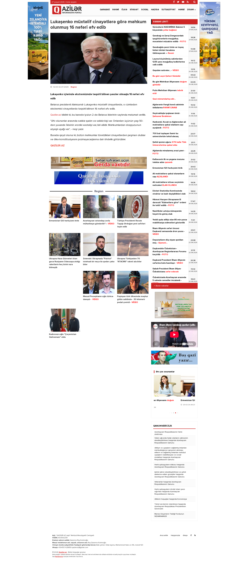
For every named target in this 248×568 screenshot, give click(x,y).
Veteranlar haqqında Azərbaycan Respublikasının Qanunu (167, 483)
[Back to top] (241, 561)
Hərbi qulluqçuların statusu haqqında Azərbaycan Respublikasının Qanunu (169, 466)
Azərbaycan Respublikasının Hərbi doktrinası (168, 433)
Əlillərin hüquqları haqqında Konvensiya (170, 499)
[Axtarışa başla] (194, 2)
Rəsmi (115, 10)
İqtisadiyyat (169, 10)
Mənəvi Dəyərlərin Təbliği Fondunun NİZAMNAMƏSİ (169, 515)
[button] (192, 395)
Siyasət (134, 10)
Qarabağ (105, 10)
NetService (59, 556)
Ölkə (124, 10)
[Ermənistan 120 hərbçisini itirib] (64, 206)
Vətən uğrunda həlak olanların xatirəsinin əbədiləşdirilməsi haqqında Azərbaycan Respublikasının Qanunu (171, 440)
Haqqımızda (175, 535)
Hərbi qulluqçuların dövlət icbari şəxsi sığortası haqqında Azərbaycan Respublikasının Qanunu (169, 491)
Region (74, 87)
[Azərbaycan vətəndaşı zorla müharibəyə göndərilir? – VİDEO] (98, 206)
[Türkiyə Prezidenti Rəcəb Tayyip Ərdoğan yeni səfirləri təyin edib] (133, 206)
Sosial (145, 10)
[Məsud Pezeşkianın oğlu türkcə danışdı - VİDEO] (98, 282)
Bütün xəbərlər (162, 286)
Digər (190, 10)
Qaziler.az (55, 115)
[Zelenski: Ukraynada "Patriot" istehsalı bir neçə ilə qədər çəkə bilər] (98, 244)
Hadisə (155, 10)
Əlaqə (185, 535)
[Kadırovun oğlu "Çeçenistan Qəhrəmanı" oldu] (64, 320)
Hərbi (181, 10)
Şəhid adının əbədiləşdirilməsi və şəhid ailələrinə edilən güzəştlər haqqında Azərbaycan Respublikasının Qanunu (170, 474)
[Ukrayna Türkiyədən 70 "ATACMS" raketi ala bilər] (133, 244)
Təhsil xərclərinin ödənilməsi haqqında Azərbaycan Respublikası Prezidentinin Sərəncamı (170, 506)
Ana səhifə (164, 535)
